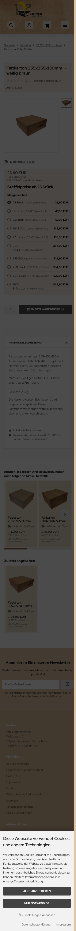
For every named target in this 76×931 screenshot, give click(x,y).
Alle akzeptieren (37, 891)
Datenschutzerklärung (36, 924)
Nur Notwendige (37, 903)
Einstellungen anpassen (39, 915)
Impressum (63, 924)
